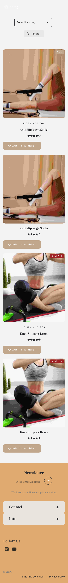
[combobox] (33, 22)
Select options (34, 84)
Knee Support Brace (34, 334)
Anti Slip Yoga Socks (34, 130)
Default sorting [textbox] (26, 22)
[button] (22, 146)
